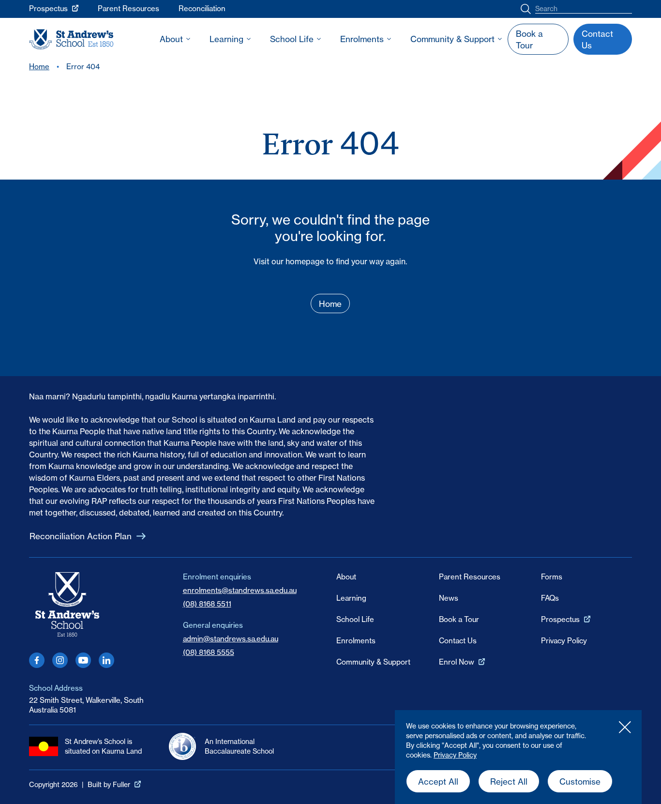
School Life (292, 39)
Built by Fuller (109, 784)
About (171, 39)
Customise (580, 781)
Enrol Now (456, 662)
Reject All (508, 781)
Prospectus (48, 8)
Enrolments (362, 39)
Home (39, 66)
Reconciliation (202, 8)
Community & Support (452, 39)
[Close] (625, 727)
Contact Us (458, 640)
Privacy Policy (455, 755)
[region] (518, 757)
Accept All (438, 781)
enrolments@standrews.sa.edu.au (240, 590)
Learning (226, 39)
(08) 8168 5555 (208, 652)
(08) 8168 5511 (207, 603)
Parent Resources (128, 8)
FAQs (550, 598)
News (448, 598)
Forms (551, 576)
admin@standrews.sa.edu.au (230, 638)
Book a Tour (459, 619)
